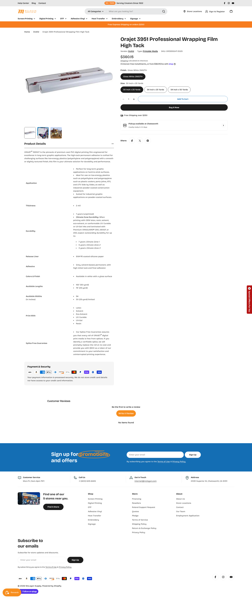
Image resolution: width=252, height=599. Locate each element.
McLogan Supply (33, 586)
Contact (42, 3)
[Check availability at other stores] (223, 125)
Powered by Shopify (51, 586)
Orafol (36, 32)
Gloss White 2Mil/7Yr (133, 76)
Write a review (126, 413)
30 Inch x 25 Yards (131, 90)
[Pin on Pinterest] (148, 141)
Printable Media (150, 51)
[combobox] (126, 11)
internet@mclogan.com (146, 481)
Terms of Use (163, 461)
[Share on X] (140, 141)
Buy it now (174, 107)
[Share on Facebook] (132, 141)
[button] (249, 299)
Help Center (23, 3)
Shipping (124, 61)
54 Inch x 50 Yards (179, 90)
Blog (34, 3)
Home (27, 32)
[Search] (163, 11)
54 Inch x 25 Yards (155, 90)
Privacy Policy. (179, 461)
